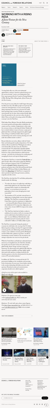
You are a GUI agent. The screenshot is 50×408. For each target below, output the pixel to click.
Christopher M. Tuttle (10, 34)
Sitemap (27, 394)
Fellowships (39, 386)
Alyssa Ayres (20, 30)
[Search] (43, 3)
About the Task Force (41, 41)
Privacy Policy (28, 393)
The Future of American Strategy (37, 7)
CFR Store (39, 389)
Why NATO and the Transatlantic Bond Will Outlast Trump (37, 345)
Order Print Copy (21, 83)
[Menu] (47, 3)
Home (3, 41)
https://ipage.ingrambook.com (12, 305)
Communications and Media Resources (41, 391)
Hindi (3, 274)
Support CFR (28, 386)
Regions (3, 7)
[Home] (17, 3)
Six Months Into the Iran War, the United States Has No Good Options (7, 345)
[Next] (46, 362)
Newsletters (39, 388)
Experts (21, 7)
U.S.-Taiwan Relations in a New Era (30, 364)
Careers (26, 388)
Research (15, 7)
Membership (39, 385)
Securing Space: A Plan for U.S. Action (19, 364)
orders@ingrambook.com (11, 307)
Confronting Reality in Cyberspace (42, 364)
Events (26, 7)
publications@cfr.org (11, 297)
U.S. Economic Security (7, 363)
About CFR (27, 385)
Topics (9, 7)
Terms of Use (39, 393)
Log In (40, 2)
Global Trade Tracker (21, 343)
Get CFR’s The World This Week (10, 399)
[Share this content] (46, 405)
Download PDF (21, 85)
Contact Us (27, 390)
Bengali (11, 274)
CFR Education (28, 389)
